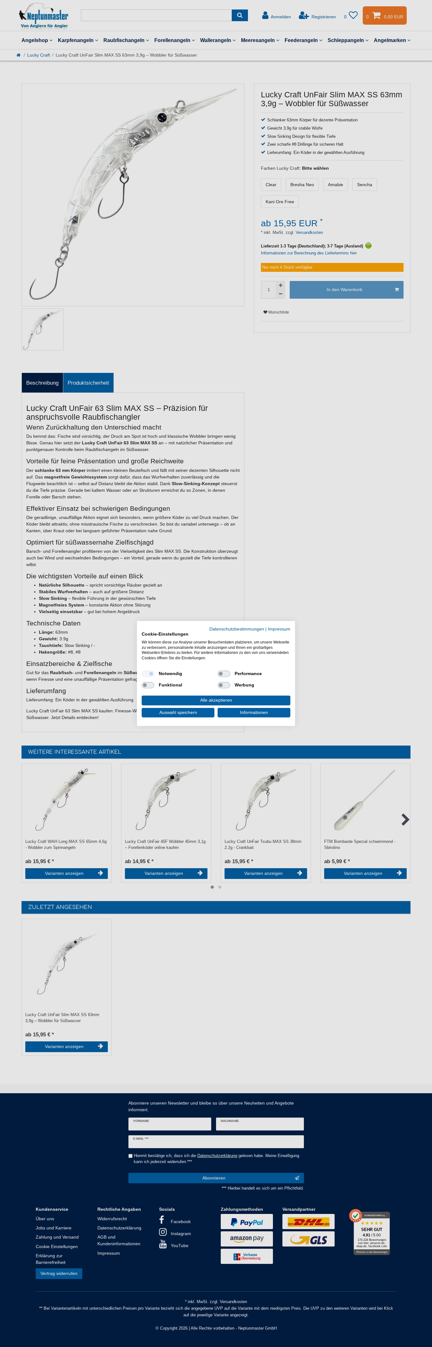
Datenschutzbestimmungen (236, 629)
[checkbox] (148, 674)
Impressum (279, 629)
